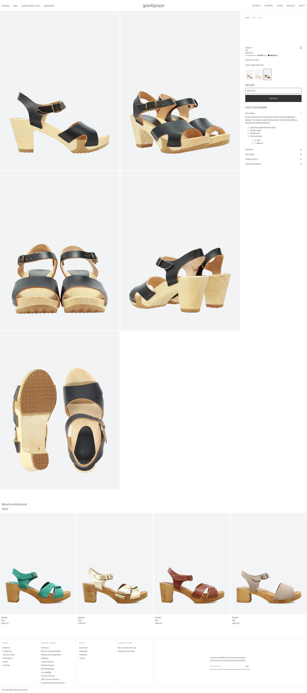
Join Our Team (9, 655)
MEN (15, 6)
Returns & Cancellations (51, 651)
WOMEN (6, 6)
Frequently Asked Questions (53, 683)
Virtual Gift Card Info (126, 651)
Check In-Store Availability (256, 107)
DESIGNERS (49, 6)
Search (256, 6)
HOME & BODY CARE (30, 6)
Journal (268, 6)
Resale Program (47, 665)
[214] (250, 74)
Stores (5, 662)
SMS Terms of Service (50, 679)
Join (247, 666)
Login (280, 6)
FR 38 (16, 620)
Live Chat (6, 665)
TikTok (82, 658)
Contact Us (7, 651)
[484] (269, 563)
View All (5, 508)
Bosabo (248, 48)
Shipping (44, 658)
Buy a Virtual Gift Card (127, 648)
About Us (6, 648)
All (254, 18)
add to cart (273, 98)
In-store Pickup (47, 662)
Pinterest (83, 655)
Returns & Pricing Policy (51, 655)
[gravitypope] (154, 6)
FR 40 (29, 620)
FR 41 (36, 620)
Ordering (44, 648)
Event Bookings (47, 669)
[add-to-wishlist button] (301, 48)
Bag (302, 5)
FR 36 (4, 620)
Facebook (83, 648)
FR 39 (23, 620)
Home (247, 18)
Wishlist (291, 6)
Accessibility (46, 672)
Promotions (7, 658)
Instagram (83, 651)
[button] (273, 55)
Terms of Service (48, 676)
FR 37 (10, 620)
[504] (38, 563)
